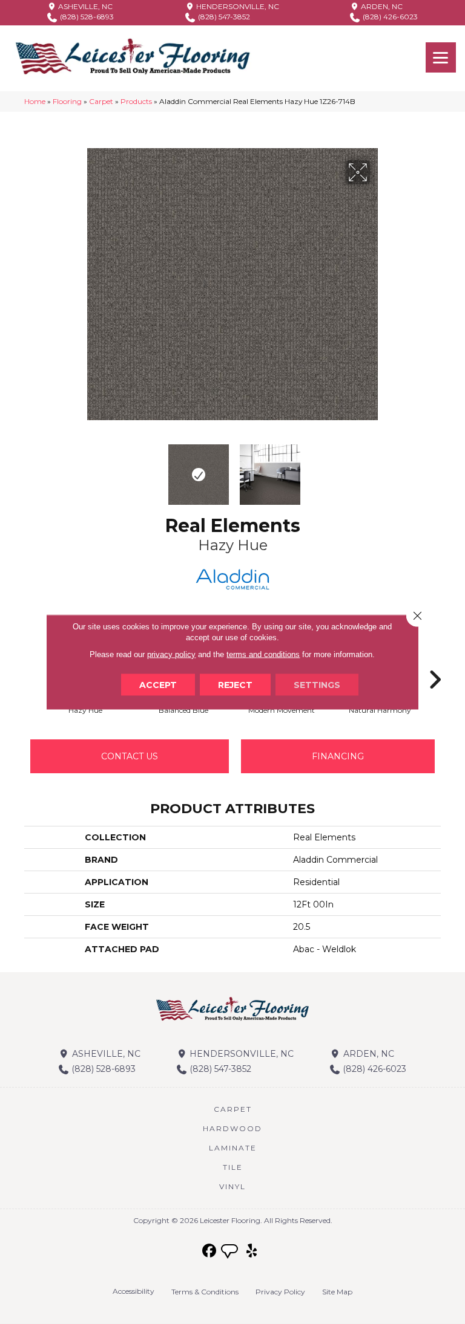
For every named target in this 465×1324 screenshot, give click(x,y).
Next (378, 468)
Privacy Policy (280, 1291)
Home (34, 101)
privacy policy (171, 654)
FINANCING (338, 756)
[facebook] (210, 1251)
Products (136, 101)
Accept (158, 685)
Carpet (101, 101)
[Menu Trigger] (441, 57)
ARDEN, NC (381, 6)
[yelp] (252, 1251)
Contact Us (129, 756)
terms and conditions (263, 654)
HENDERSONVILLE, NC (236, 6)
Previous (87, 468)
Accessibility (133, 1291)
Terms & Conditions (205, 1291)
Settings (317, 685)
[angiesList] (230, 1253)
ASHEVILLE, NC (84, 6)
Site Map (337, 1291)
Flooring (67, 101)
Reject (235, 685)
